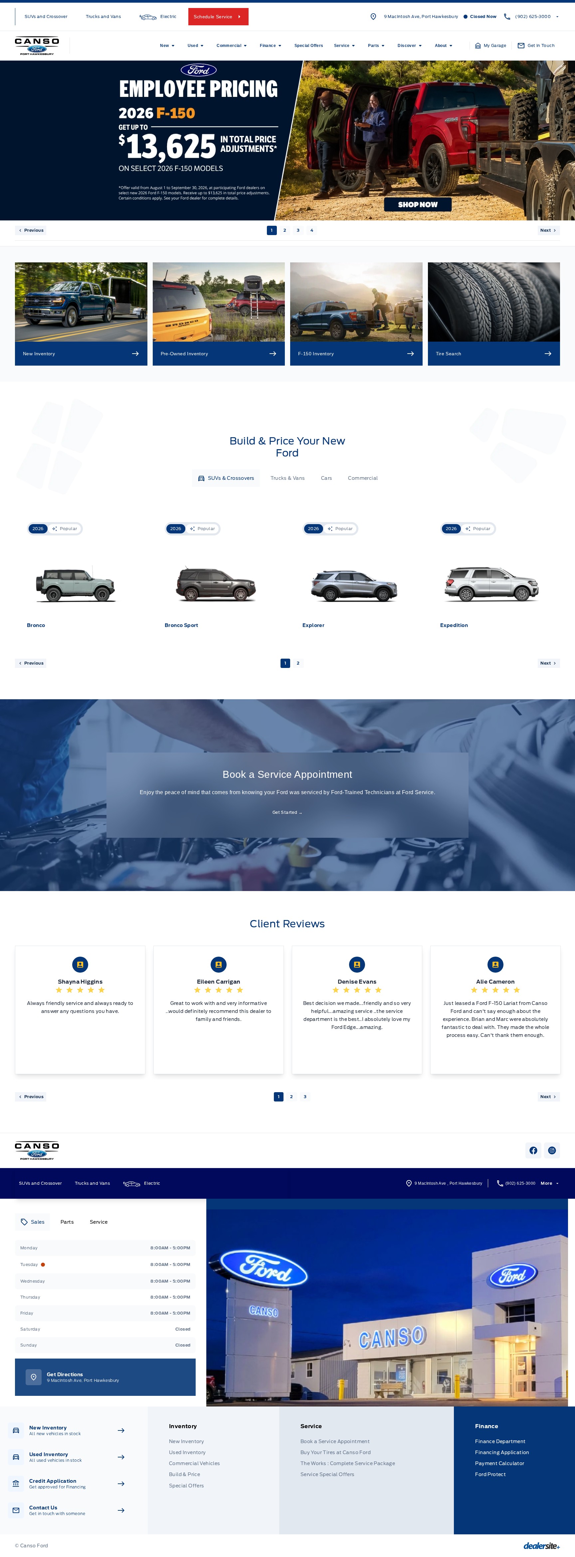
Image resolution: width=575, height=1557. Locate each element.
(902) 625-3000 (533, 16)
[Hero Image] (287, 140)
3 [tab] (298, 230)
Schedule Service (213, 16)
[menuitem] (168, 46)
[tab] (226, 478)
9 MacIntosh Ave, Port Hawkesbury (421, 16)
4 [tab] (311, 230)
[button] (490, 46)
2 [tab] (285, 230)
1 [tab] (272, 230)
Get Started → (287, 812)
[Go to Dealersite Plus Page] (542, 1545)
